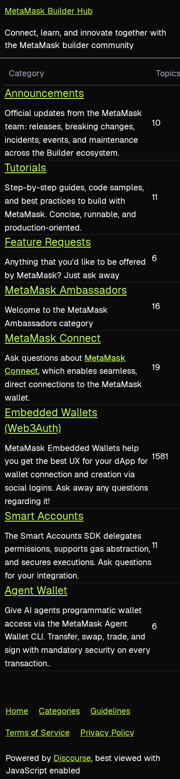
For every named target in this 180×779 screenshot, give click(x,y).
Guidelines (110, 711)
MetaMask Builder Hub (49, 11)
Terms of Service (38, 732)
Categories (59, 711)
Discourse (72, 758)
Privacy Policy (107, 732)
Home (17, 711)
